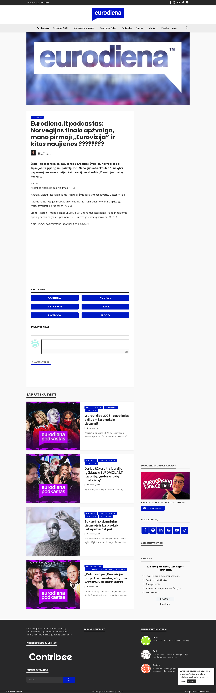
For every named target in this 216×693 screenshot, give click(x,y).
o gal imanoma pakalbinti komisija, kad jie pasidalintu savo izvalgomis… (170, 655)
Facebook (54, 315)
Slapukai (95, 691)
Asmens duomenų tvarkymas (112, 691)
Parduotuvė (43, 28)
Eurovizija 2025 (93, 566)
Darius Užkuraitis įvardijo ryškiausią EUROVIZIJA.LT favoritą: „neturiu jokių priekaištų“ (103, 474)
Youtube (105, 298)
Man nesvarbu (152, 592)
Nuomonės (111, 407)
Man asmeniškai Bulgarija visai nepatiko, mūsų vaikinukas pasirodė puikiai (170, 669)
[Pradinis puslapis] (108, 14)
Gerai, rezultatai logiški (156, 580)
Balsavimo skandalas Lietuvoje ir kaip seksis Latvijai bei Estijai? (101, 525)
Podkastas (127, 28)
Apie (174, 28)
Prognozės (106, 516)
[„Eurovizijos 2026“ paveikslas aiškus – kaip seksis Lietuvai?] (53, 426)
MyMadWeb (205, 691)
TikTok (105, 306)
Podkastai (37, 117)
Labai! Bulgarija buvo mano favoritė (163, 576)
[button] (165, 501)
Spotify (105, 315)
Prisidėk (165, 28)
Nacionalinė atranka (84, 28)
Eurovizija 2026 (60, 28)
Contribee (54, 298)
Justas (41, 152)
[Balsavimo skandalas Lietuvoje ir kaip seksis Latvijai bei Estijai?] (53, 531)
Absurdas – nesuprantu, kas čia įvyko (163, 588)
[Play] (165, 485)
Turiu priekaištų (153, 584)
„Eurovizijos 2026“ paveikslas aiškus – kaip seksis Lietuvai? (106, 419)
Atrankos (90, 460)
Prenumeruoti (155, 508)
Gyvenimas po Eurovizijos (99, 569)
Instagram (55, 306)
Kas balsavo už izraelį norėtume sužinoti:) (171, 640)
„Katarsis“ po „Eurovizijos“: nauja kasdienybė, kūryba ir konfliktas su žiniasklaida (105, 578)
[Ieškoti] (187, 28)
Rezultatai (165, 604)
